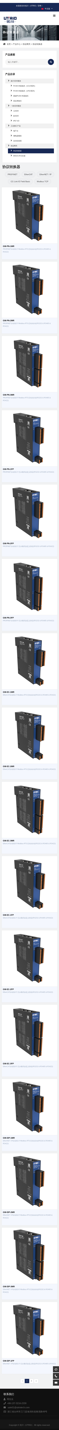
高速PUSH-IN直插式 (20, 96)
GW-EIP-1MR (9, 1138)
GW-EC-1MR (8, 692)
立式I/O (16, 111)
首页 (9, 44)
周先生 (10, 1399)
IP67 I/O (16, 121)
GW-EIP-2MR (9, 1212)
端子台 (15, 131)
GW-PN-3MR (8, 395)
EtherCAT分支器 (19, 156)
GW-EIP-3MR (9, 1286)
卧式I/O (16, 116)
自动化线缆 (17, 141)
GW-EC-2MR (8, 766)
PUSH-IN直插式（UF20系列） (24, 91)
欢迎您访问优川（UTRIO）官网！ (29, 6)
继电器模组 (17, 136)
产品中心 (17, 44)
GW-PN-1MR (8, 246)
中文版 (47, 9)
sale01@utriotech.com (19, 1407)
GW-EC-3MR (8, 841)
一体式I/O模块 (16, 106)
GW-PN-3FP (8, 618)
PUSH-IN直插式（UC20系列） (24, 86)
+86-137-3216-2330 (16, 1403)
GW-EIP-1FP (8, 1361)
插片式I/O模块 (16, 81)
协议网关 (26, 44)
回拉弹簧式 (17, 101)
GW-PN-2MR (8, 320)
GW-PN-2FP (8, 543)
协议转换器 (37, 44)
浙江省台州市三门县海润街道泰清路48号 (27, 1411)
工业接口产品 (16, 126)
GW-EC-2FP (8, 989)
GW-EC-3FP (8, 1063)
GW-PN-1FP (8, 469)
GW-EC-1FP (8, 915)
